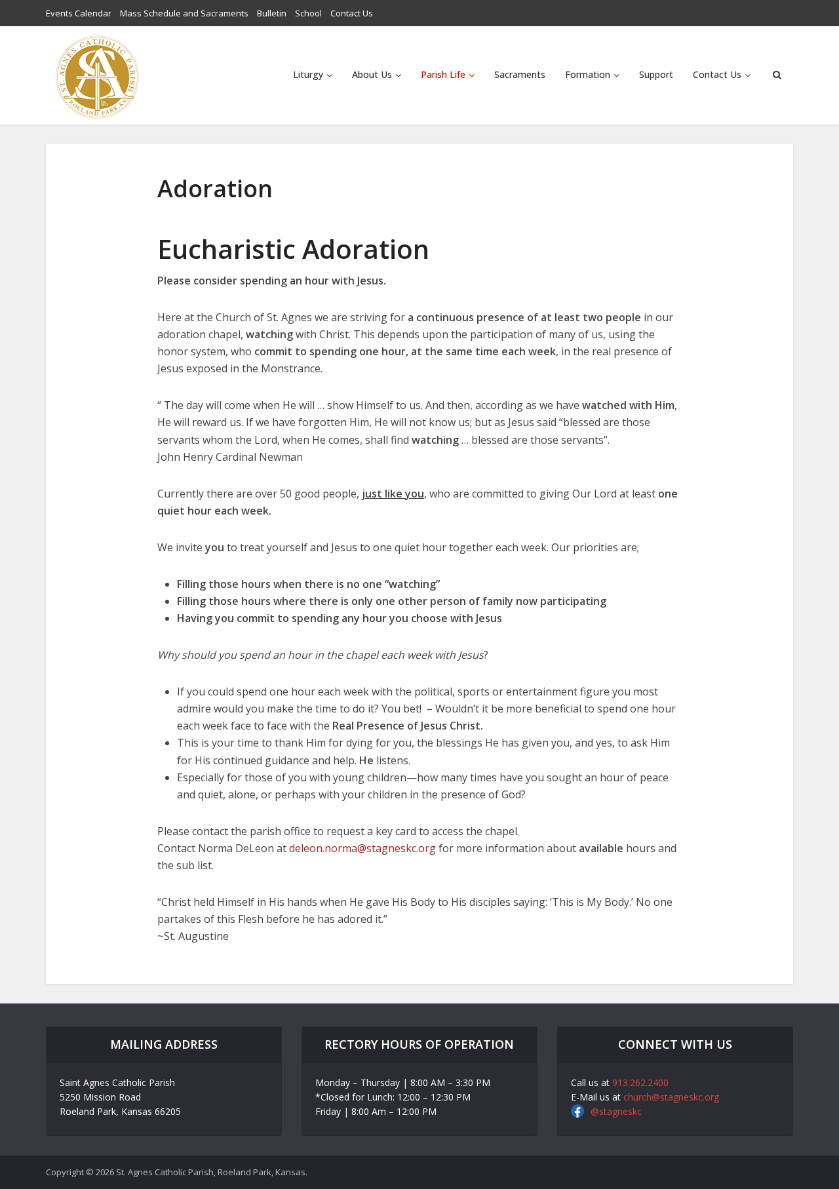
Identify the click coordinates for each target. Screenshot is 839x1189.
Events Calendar (78, 13)
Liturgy (308, 74)
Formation (587, 74)
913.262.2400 (640, 1082)
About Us (372, 74)
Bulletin (271, 13)
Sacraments (519, 74)
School (308, 13)
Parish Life (443, 74)
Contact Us (351, 13)
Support (656, 74)
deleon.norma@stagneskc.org (362, 848)
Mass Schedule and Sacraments (184, 13)
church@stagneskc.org (671, 1097)
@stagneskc (616, 1111)
